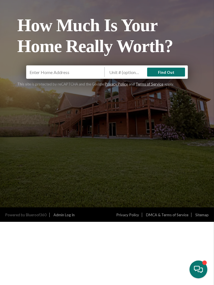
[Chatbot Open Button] (198, 269)
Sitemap (202, 215)
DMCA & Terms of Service (167, 215)
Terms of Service (149, 84)
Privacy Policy (116, 84)
